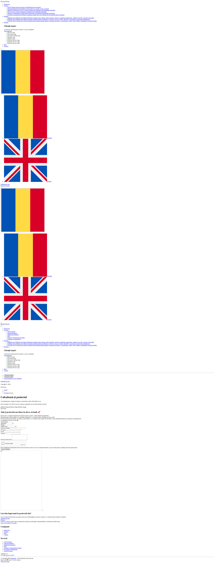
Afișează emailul (9, 377)
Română (49, 138)
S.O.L (2, 523)
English (49, 181)
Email (2, 431)
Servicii (6, 5)
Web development (12, 333)
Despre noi (7, 4)
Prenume (3, 430)
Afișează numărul (9, 375)
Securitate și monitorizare (14, 339)
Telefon (3, 433)
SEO (8, 336)
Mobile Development (13, 334)
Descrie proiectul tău (6, 439)
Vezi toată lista (8, 31)
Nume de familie (5, 428)
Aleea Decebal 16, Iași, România (13, 378)
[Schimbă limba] (23, 72)
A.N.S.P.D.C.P (8, 523)
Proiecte (6, 22)
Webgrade (13, 558)
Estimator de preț (5, 184)
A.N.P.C (14, 523)
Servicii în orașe (8, 551)
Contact (6, 46)
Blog (5, 44)
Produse (6, 16)
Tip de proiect (4, 422)
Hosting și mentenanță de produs (16, 337)
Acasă (5, 390)
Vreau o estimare (5, 449)
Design (2, 425)
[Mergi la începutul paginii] (42, 510)
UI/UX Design (11, 331)
